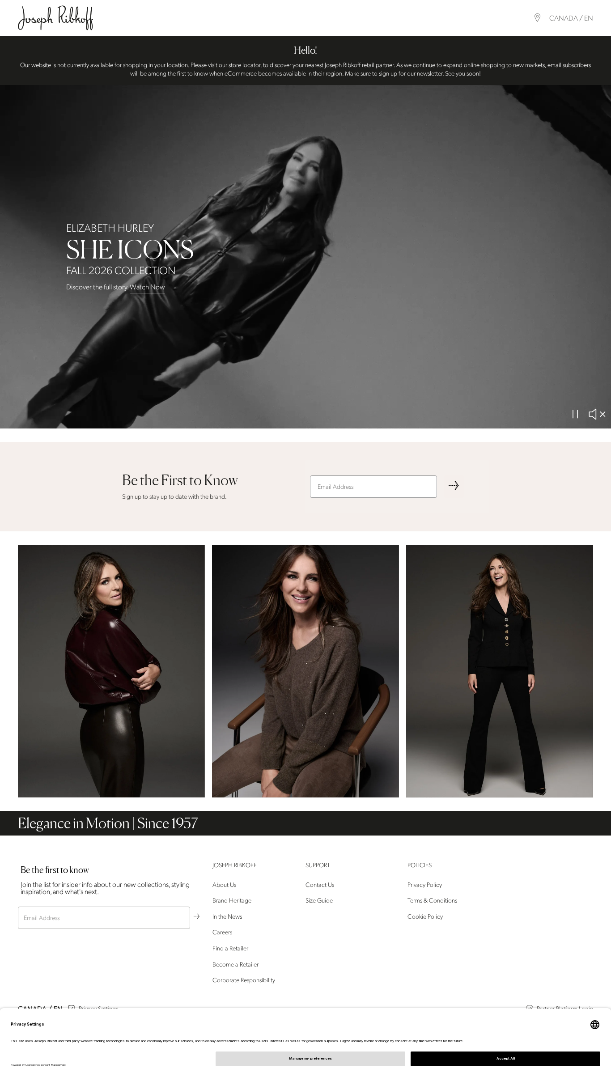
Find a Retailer (230, 948)
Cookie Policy (425, 916)
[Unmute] (597, 414)
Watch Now (147, 287)
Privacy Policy (424, 885)
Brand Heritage (231, 900)
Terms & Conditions (432, 900)
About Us (224, 885)
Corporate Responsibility (243, 980)
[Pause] (575, 414)
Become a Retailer (235, 964)
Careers (222, 932)
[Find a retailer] (537, 17)
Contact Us (320, 885)
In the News (227, 916)
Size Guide (319, 900)
